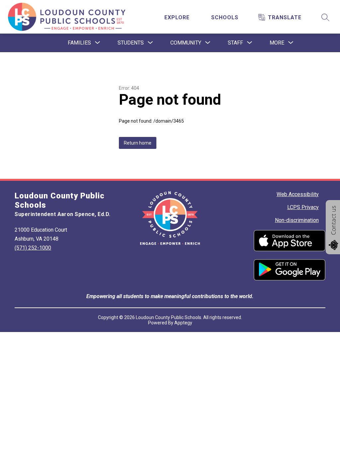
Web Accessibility (298, 194)
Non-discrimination (297, 220)
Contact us (333, 220)
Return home (137, 143)
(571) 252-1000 (33, 248)
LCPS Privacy (303, 207)
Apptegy (183, 322)
